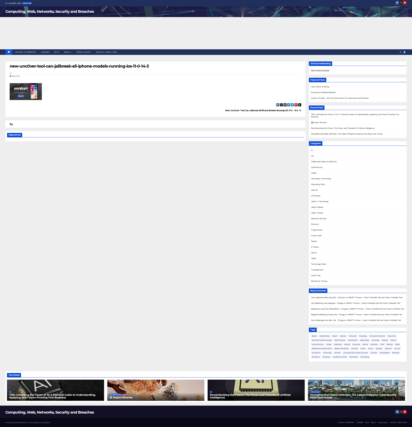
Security (397, 348)
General (393, 340)
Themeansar (45, 422)
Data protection (339, 340)
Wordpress (326, 357)
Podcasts (354, 348)
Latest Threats (317, 213)
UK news (337, 353)
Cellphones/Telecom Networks (324, 161)
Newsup (36, 422)
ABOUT (67, 52)
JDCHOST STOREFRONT (25, 52)
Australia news (325, 336)
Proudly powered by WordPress (16, 422)
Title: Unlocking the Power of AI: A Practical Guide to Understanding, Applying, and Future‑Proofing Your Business (52, 396)
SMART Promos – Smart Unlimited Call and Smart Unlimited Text (375, 297)
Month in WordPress (342, 348)
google (328, 344)
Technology (327, 353)
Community (353, 336)
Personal (315, 224)
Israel (382, 344)
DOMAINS (45, 52)
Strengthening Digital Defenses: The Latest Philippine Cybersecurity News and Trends (347, 134)
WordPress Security (340, 357)
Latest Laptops (317, 207)
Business (343, 336)
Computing (363, 336)
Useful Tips (316, 275)
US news (374, 353)
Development (352, 340)
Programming (316, 230)
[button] (400, 52)
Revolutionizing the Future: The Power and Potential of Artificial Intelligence (342, 128)
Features (385, 340)
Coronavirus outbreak (377, 336)
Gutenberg (338, 344)
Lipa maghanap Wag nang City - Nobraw (328, 297)
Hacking (347, 344)
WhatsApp (395, 353)
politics (362, 348)
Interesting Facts (318, 184)
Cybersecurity (317, 167)
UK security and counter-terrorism (355, 353)
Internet (314, 190)
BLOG (56, 52)
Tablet (313, 258)
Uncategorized (317, 270)
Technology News (318, 264)
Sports (314, 253)
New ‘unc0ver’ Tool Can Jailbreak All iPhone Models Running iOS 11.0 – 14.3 (261, 110)
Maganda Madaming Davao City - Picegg (328, 314)
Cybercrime (392, 336)
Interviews (374, 344)
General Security (318, 344)
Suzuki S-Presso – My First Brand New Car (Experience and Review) (340, 98)
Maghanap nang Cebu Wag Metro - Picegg (329, 309)
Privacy (370, 348)
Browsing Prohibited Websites (323, 92)
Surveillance (316, 353)
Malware (390, 344)
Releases (379, 348)
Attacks (314, 336)
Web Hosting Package (320, 70)
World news (353, 357)
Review (314, 241)
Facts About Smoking (320, 87)
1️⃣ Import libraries (319, 122)
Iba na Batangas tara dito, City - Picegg (327, 320)
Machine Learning (318, 218)
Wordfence (316, 357)
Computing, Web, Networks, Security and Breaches (49, 11)
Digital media (364, 340)
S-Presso (315, 247)
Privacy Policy (83, 52)
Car (312, 156)
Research (388, 348)
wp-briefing (365, 357)
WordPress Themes (319, 281)
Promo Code (316, 236)
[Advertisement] (206, 33)
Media (397, 344)
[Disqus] (155, 171)
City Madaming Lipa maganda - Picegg (327, 303)
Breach (334, 336)
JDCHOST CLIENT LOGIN (106, 52)
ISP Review (315, 196)
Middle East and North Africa (322, 348)
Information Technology (321, 179)
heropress (356, 344)
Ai (312, 150)
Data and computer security (322, 340)
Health (314, 173)
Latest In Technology (320, 201)
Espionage (375, 340)
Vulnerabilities (384, 353)
